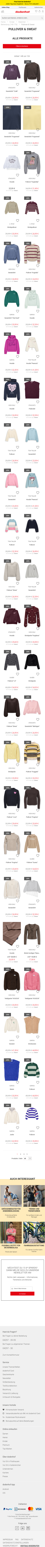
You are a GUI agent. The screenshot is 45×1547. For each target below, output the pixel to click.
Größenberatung (9, 1382)
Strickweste (32, 1044)
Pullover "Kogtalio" (32, 272)
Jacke (12, 1134)
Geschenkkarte (8, 1374)
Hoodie (12, 182)
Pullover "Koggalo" (32, 772)
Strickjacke (32, 681)
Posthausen (22, 7)
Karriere (6, 1473)
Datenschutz (27, 1539)
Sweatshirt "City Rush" (11, 318)
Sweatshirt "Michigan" (32, 726)
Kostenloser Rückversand (15, 1417)
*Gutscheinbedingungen (22, 1514)
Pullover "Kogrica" (32, 817)
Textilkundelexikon (10, 1386)
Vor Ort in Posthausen (11, 1461)
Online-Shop (5, 7)
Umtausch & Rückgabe (11, 1397)
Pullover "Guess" (32, 862)
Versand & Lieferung (10, 1393)
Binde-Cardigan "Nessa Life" (32, 953)
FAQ (16, 1539)
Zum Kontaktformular (11, 1355)
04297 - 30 (8, 1348)
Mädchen (22, 22)
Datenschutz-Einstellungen (16, 1543)
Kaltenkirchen (38, 7)
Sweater (12, 1044)
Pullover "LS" (12, 681)
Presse (5, 1476)
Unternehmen (8, 1469)
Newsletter (7, 1378)
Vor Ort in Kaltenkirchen (12, 1465)
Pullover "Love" (12, 817)
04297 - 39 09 (9, 1340)
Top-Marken (7, 1449)
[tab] (22, 46)
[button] (18, 84)
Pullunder (32, 409)
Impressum (8, 1539)
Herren (5, 1437)
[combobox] (22, 17)
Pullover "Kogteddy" (32, 182)
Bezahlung (7, 1390)
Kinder (12, 22)
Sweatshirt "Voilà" (12, 91)
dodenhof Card (8, 1371)
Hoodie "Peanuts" (32, 363)
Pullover (12, 454)
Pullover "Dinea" (12, 590)
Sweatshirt (12, 272)
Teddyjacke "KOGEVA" (12, 998)
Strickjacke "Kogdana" (32, 635)
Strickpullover (11, 227)
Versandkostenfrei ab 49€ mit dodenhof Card (23, 1413)
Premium (6, 1445)
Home (3, 22)
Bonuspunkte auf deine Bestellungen (20, 1421)
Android (6, 1489)
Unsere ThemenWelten (11, 1367)
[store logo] (19, 12)
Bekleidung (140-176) (9, 24)
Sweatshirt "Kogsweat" (32, 91)
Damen (5, 1434)
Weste (12, 1089)
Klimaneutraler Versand (15, 1410)
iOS (4, 1493)
